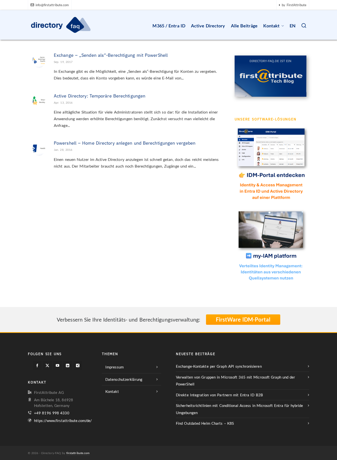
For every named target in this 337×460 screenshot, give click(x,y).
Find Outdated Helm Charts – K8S (205, 423)
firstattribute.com (78, 453)
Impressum (114, 367)
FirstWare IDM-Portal (243, 319)
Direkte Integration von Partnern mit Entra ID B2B (219, 395)
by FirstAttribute (294, 5)
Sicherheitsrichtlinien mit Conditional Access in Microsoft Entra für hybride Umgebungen (239, 409)
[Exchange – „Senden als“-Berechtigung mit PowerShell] (39, 59)
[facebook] (37, 365)
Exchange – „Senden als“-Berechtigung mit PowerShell (111, 55)
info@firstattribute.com (52, 5)
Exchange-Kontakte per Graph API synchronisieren (219, 366)
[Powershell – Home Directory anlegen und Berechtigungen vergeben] (39, 147)
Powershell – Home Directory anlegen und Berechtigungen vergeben (124, 143)
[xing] (77, 365)
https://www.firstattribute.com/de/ (63, 420)
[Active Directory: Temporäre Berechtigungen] (39, 100)
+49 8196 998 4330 (51, 413)
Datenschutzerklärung (123, 379)
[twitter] (47, 365)
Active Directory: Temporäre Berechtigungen (99, 96)
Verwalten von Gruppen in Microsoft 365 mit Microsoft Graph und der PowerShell (235, 380)
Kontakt (112, 391)
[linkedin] (67, 365)
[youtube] (57, 365)
